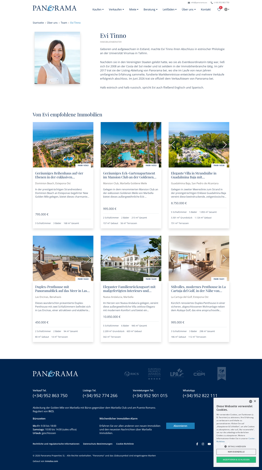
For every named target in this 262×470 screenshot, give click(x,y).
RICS (51, 411)
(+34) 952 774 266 (100, 395)
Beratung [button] (149, 9)
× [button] (255, 401)
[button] (236, 446)
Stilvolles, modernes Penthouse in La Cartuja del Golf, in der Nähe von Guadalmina (198, 290)
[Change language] (226, 9)
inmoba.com (51, 461)
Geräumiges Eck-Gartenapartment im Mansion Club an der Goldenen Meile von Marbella (129, 177)
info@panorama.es (199, 2)
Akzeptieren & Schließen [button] (236, 459)
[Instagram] (203, 443)
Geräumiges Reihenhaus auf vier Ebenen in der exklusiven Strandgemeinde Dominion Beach (60, 177)
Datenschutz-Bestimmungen (98, 443)
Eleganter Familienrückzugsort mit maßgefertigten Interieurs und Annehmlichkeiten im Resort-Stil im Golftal (130, 292)
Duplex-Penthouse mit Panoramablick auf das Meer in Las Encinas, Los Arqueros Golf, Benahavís (61, 292)
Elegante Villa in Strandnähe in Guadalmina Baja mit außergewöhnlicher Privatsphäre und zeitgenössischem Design (195, 179)
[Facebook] (197, 443)
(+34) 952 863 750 (221, 2)
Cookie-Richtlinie (125, 443)
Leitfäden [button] (169, 9)
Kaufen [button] (96, 9)
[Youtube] (209, 443)
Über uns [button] (187, 9)
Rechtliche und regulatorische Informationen (56, 443)
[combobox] (250, 401)
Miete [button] (132, 9)
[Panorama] (55, 8)
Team (64, 22)
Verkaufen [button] (115, 9)
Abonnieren (180, 425)
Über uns (52, 22)
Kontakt (206, 9)
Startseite (38, 22)
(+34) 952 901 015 (150, 395)
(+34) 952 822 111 (200, 395)
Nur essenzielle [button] (236, 451)
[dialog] (236, 432)
